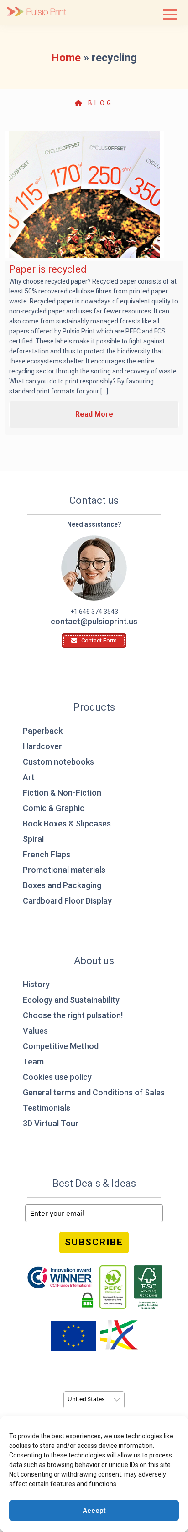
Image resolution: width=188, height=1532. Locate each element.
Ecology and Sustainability (71, 1000)
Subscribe (94, 1242)
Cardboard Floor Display (67, 900)
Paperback (43, 731)
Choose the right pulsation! (73, 1015)
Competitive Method (61, 1046)
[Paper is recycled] (84, 194)
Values (35, 1030)
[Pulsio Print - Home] (36, 12)
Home (66, 57)
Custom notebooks (58, 761)
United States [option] (86, 1399)
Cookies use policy (57, 1077)
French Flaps (46, 854)
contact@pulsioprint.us (94, 621)
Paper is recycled (48, 269)
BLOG (98, 103)
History (36, 984)
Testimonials (46, 1108)
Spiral (33, 839)
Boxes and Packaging (62, 885)
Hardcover (42, 746)
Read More (94, 414)
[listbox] (94, 1399)
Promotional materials (64, 870)
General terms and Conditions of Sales (94, 1092)
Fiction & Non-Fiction (62, 792)
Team (33, 1061)
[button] (170, 14)
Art (29, 777)
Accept (94, 1511)
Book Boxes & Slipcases (67, 823)
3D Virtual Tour (50, 1123)
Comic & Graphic (53, 808)
